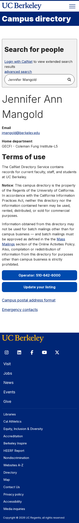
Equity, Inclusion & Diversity (23, 429)
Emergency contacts (20, 309)
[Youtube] (44, 352)
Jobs (7, 373)
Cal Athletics (12, 421)
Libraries (9, 414)
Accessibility (12, 501)
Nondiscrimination (16, 458)
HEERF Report (13, 451)
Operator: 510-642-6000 (39, 275)
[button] (69, 79)
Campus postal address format (28, 300)
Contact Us (11, 487)
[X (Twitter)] (57, 352)
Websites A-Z (13, 465)
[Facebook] (31, 352)
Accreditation (13, 436)
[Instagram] (6, 352)
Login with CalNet (18, 61)
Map (6, 480)
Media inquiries (14, 509)
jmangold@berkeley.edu (21, 133)
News (8, 382)
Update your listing (39, 287)
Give (7, 401)
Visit (7, 364)
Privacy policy (13, 494)
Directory (10, 472)
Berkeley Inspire (15, 443)
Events (9, 392)
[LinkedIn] (19, 352)
